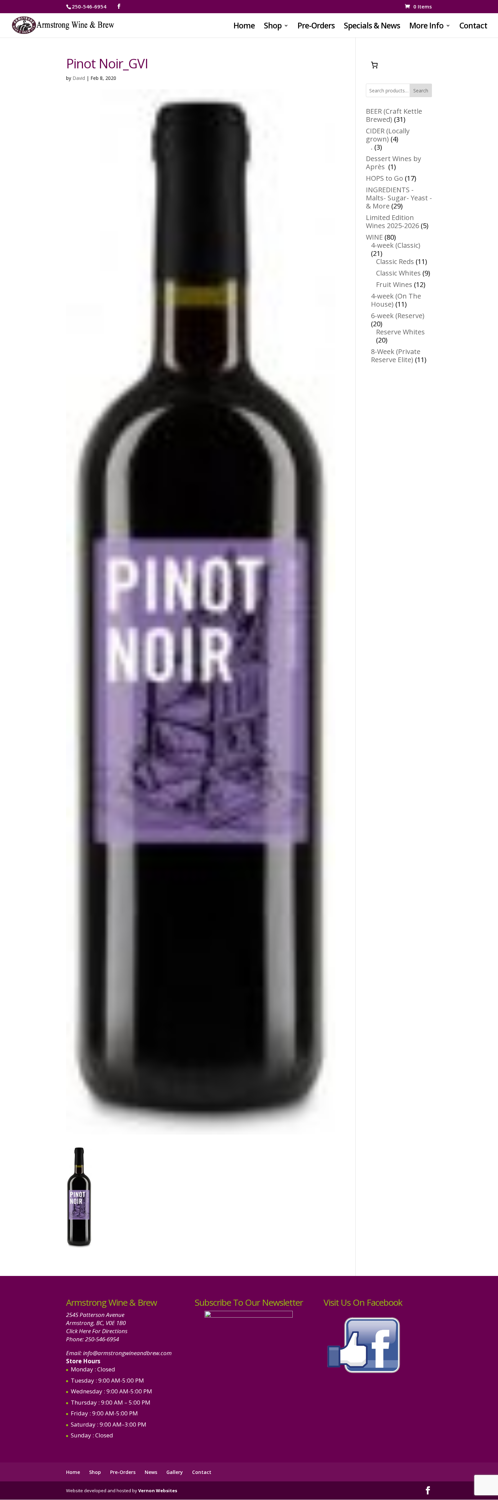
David (78, 78)
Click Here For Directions (96, 1331)
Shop (273, 27)
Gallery (174, 1472)
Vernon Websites (157, 1490)
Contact (473, 27)
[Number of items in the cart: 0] (374, 65)
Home (244, 27)
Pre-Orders (316, 27)
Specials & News (372, 27)
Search (420, 90)
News (151, 1472)
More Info (426, 27)
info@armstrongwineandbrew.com (127, 1353)
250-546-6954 (102, 1339)
